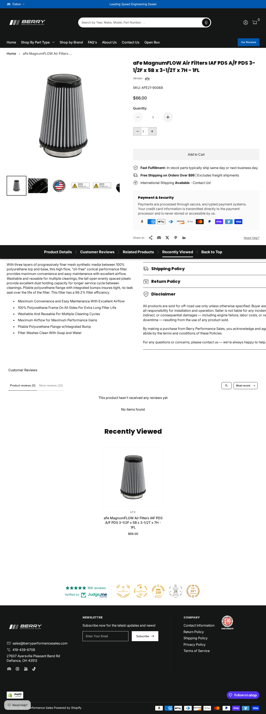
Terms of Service (196, 651)
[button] (206, 22)
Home (11, 53)
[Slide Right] (196, 4)
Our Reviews (248, 42)
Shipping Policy (195, 638)
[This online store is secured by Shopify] (15, 695)
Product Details (58, 252)
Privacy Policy (194, 644)
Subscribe (142, 636)
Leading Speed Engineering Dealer (133, 4)
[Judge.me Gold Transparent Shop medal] (140, 591)
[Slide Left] (69, 4)
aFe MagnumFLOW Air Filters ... (47, 53)
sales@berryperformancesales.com (40, 643)
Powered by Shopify (67, 707)
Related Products (138, 252)
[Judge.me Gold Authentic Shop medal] (123, 591)
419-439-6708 (23, 650)
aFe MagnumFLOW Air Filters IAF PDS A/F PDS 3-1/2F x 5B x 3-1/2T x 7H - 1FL (133, 522)
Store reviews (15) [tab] (51, 385)
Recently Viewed (177, 252)
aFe (147, 78)
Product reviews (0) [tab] (23, 385)
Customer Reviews (97, 252)
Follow (16, 4)
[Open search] (226, 385)
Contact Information (198, 625)
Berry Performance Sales (36, 707)
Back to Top (211, 252)
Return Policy (193, 632)
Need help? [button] (251, 238)
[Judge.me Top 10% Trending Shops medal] (193, 591)
